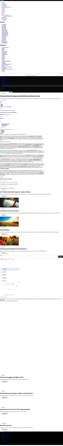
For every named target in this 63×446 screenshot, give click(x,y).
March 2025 (4, 41)
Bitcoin (3, 8)
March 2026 (4, 29)
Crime (3, 50)
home (3, 13)
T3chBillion (2, 0)
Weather (3, 71)
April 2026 (4, 28)
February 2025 (4, 42)
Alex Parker (1, 118)
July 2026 (4, 25)
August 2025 (4, 36)
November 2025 (5, 33)
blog (3, 14)
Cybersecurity (4, 52)
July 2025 (4, 37)
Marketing (4, 63)
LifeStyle (3, 11)
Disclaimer (4, 440)
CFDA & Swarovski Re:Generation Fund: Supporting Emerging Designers (8, 112)
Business (3, 3)
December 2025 (5, 32)
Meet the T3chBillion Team (8, 85)
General (3, 57)
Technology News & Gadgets (7, 69)
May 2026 (4, 27)
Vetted (3, 2)
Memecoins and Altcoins (6, 7)
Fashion (3, 9)
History (3, 59)
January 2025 (4, 43)
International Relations (6, 61)
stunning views (3, 153)
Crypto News (4, 4)
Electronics (4, 53)
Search (1, 255)
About (3, 84)
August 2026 (4, 24)
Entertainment (5, 6)
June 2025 (4, 38)
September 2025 (5, 35)
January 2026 (4, 31)
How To (3, 12)
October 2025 (4, 34)
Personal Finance (5, 65)
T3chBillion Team (4, 381)
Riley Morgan (4, 233)
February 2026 (4, 30)
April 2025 (4, 40)
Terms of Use (6, 86)
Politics (3, 66)
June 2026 (4, 26)
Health (3, 10)
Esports (3, 55)
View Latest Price (3, 181)
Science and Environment (6, 67)
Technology (4, 5)
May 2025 (4, 39)
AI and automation (5, 47)
